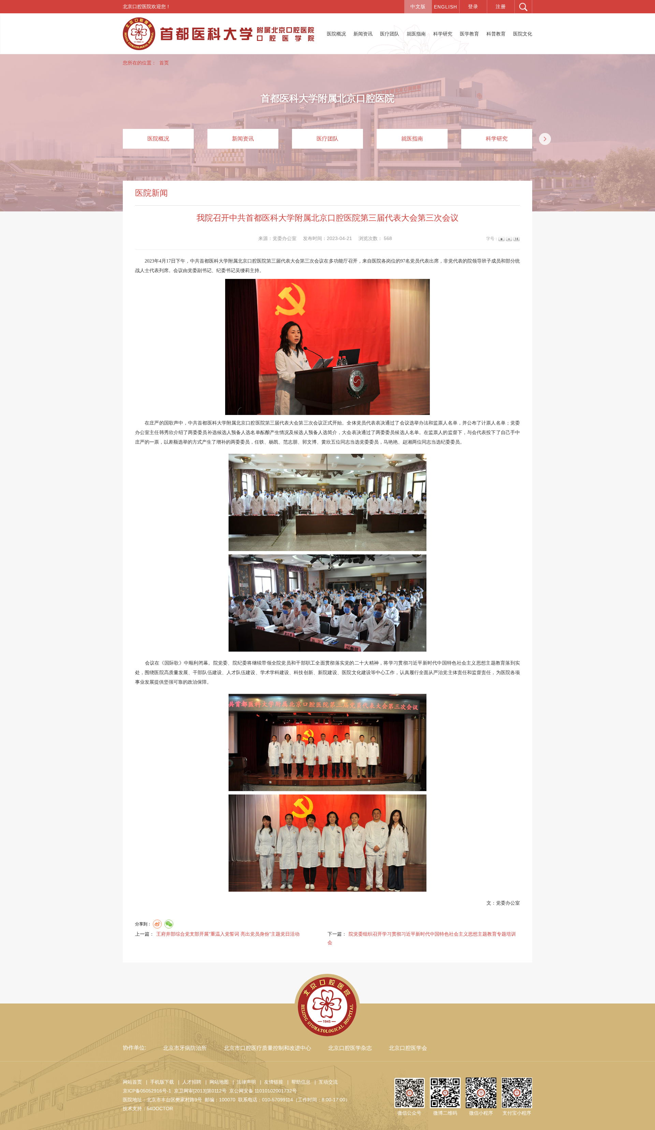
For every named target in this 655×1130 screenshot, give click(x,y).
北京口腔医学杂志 (350, 1048)
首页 (164, 62)
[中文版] (418, 6)
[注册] (500, 6)
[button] (545, 139)
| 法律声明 (243, 1082)
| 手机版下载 (158, 1082)
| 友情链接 (270, 1082)
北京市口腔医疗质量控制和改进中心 (267, 1048)
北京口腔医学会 (408, 1048)
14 (516, 239)
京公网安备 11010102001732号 (263, 1091)
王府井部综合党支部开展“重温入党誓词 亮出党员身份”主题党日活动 (228, 934)
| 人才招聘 (188, 1082)
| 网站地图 (216, 1082)
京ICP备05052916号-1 (147, 1091)
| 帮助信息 (297, 1082)
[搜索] (523, 6)
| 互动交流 (325, 1082)
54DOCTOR (160, 1108)
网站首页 (132, 1082)
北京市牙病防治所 (185, 1048)
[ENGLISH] (445, 6)
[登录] (473, 6)
